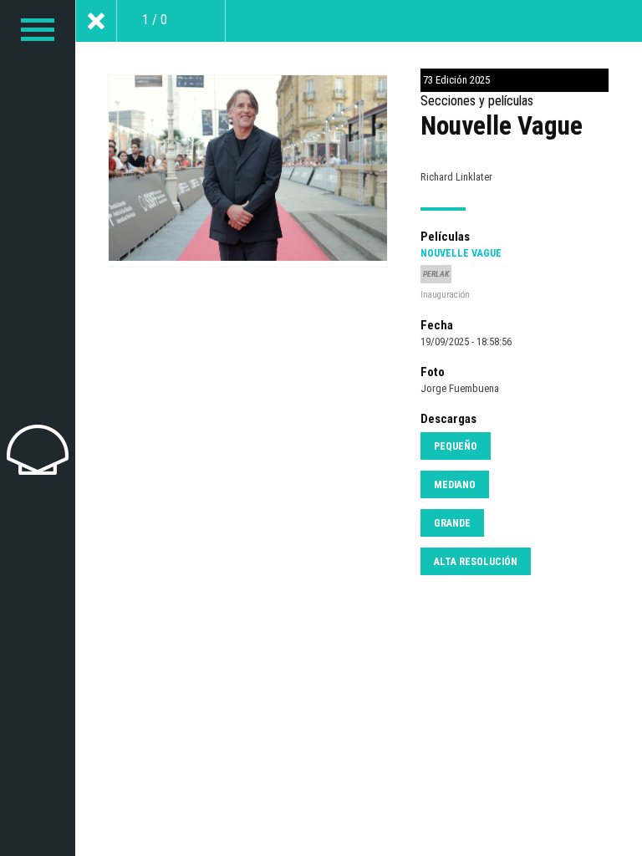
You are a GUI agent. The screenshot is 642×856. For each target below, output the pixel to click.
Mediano (455, 485)
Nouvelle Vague (461, 253)
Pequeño (455, 446)
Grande (452, 523)
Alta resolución (475, 562)
